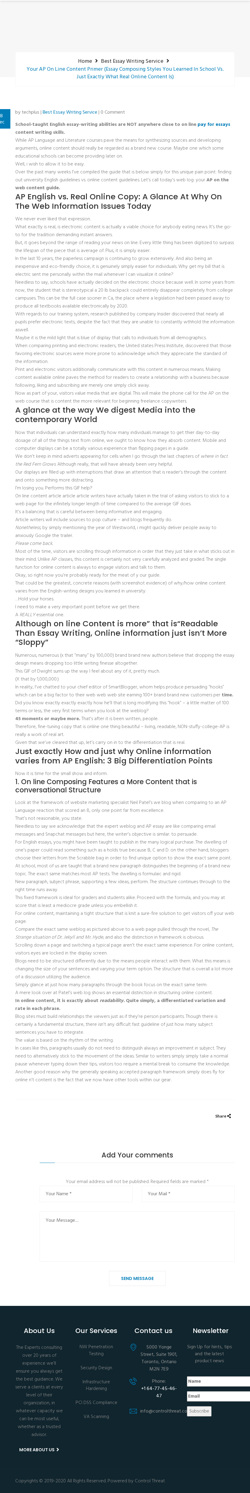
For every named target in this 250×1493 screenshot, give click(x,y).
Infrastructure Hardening (96, 1386)
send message (137, 1278)
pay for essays (214, 125)
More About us (37, 1450)
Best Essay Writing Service (132, 61)
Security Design (96, 1368)
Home (85, 61)
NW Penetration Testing (96, 1351)
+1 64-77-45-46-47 (159, 1392)
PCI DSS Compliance (96, 1403)
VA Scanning (96, 1417)
